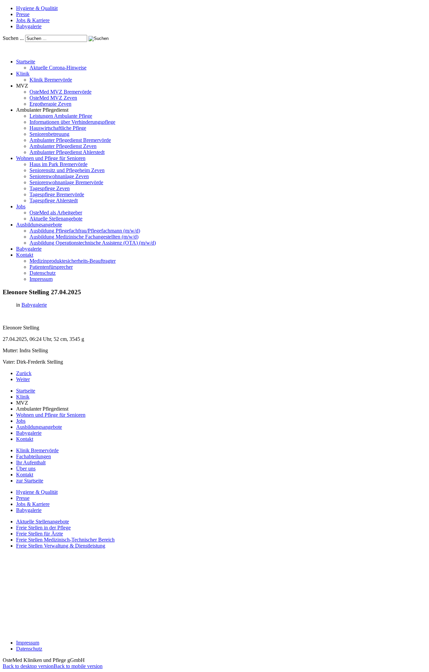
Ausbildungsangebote (39, 224)
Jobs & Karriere (33, 20)
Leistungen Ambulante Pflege (60, 116)
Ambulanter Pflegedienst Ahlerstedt (67, 152)
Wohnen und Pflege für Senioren (50, 158)
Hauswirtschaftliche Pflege (57, 128)
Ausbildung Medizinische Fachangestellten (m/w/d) (83, 237)
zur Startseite (29, 480)
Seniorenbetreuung (49, 134)
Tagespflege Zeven (49, 188)
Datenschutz (42, 273)
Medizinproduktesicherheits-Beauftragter (72, 261)
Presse (22, 14)
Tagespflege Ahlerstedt (53, 200)
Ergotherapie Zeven (50, 104)
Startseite (25, 61)
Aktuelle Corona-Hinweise (57, 67)
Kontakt (24, 255)
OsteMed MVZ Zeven (53, 98)
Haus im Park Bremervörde (58, 164)
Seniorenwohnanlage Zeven (59, 176)
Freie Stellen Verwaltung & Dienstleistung (60, 546)
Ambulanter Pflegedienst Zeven (63, 146)
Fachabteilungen (33, 456)
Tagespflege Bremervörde (56, 194)
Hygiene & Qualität (37, 8)
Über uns (26, 468)
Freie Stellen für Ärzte (39, 533)
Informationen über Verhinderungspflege (72, 122)
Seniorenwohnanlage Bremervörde (66, 182)
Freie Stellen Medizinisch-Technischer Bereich (65, 539)
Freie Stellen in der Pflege (43, 527)
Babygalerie (29, 26)
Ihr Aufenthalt (31, 462)
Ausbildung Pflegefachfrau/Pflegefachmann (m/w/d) (84, 231)
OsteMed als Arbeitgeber (55, 212)
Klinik (22, 73)
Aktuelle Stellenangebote (55, 218)
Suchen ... (13, 38)
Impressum (41, 279)
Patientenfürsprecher (51, 267)
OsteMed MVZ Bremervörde (60, 92)
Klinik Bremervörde (50, 80)
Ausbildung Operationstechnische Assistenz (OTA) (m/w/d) (92, 243)
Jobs (20, 206)
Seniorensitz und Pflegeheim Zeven (67, 170)
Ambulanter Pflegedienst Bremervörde (70, 140)
